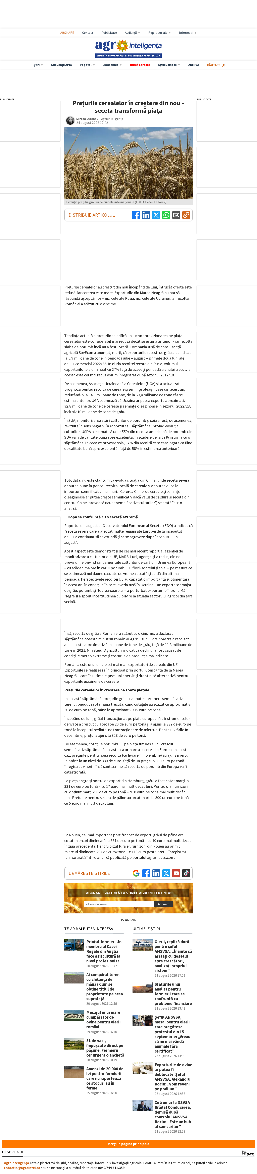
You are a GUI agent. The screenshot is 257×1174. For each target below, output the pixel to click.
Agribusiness (167, 65)
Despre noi (12, 1151)
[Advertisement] (132, 14)
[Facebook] (136, 215)
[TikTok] (186, 873)
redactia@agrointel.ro (22, 1168)
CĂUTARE (213, 65)
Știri (37, 65)
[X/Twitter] (166, 873)
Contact (87, 33)
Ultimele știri (146, 928)
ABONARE (67, 33)
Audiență (131, 33)
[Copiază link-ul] (186, 215)
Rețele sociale (157, 33)
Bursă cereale (140, 65)
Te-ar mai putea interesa (88, 928)
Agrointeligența (16, 1163)
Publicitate (109, 33)
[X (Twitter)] (156, 215)
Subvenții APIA (61, 65)
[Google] (136, 873)
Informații (186, 33)
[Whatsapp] (166, 215)
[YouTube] (176, 873)
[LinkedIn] (146, 215)
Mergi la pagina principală (128, 1144)
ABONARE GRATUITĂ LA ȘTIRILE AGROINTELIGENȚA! (128, 893)
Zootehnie (110, 65)
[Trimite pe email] (176, 215)
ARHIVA (193, 65)
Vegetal (86, 65)
